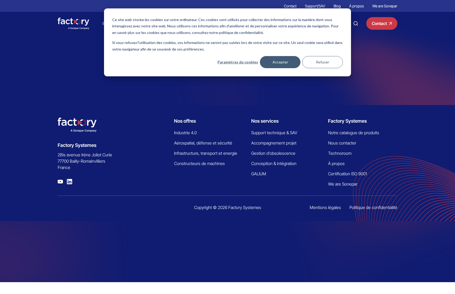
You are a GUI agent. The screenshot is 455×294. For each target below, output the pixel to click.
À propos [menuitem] (356, 6)
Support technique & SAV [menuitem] (274, 132)
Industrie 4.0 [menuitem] (185, 132)
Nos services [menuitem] (265, 121)
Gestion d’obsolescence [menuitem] (273, 153)
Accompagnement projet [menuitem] (273, 143)
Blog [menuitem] (337, 6)
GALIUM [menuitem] (258, 173)
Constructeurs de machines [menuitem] (199, 163)
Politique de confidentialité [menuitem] (373, 207)
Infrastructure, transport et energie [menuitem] (205, 153)
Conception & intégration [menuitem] (273, 163)
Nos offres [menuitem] (185, 121)
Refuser (322, 62)
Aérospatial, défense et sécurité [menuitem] (203, 143)
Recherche (355, 23)
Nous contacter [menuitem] (342, 143)
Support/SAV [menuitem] (315, 6)
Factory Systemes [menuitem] (347, 121)
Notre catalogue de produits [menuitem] (353, 132)
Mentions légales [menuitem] (325, 207)
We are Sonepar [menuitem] (384, 6)
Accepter (280, 62)
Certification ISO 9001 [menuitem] (347, 173)
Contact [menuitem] (290, 6)
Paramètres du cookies (237, 62)
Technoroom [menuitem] (340, 153)
